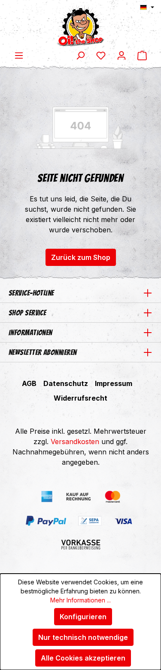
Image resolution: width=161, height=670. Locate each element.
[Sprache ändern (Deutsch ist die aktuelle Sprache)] (147, 7)
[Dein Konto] (121, 55)
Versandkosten (75, 441)
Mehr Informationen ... (80, 600)
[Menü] (19, 55)
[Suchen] (80, 55)
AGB (29, 383)
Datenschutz (65, 383)
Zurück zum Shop (80, 257)
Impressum (113, 383)
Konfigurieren (83, 616)
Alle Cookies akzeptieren (83, 658)
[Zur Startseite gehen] (80, 24)
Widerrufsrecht (80, 398)
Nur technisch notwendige (83, 637)
